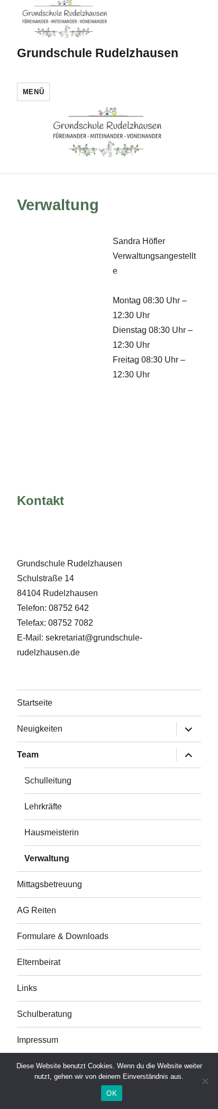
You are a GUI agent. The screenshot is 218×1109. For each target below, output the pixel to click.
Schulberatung (44, 1013)
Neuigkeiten (39, 728)
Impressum (37, 1039)
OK (111, 1093)
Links (27, 988)
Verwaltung (46, 858)
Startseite (34, 702)
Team (28, 754)
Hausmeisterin (51, 832)
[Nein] (204, 1081)
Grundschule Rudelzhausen (97, 53)
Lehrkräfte (43, 806)
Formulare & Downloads (62, 936)
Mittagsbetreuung (49, 884)
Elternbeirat (38, 962)
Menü (33, 92)
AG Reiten (36, 910)
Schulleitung (47, 780)
